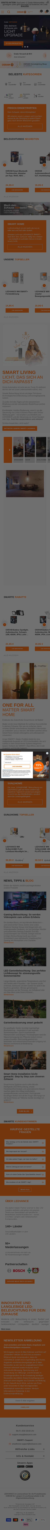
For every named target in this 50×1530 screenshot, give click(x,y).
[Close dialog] (47, 753)
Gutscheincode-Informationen (8, 769)
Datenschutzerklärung (6, 776)
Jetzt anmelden (17, 766)
